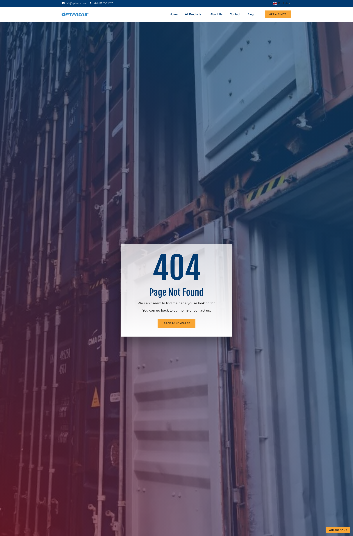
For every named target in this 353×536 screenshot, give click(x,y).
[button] (176, 451)
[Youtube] (80, 421)
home (184, 55)
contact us (202, 55)
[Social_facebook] (65, 421)
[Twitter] (73, 421)
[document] (176, 493)
